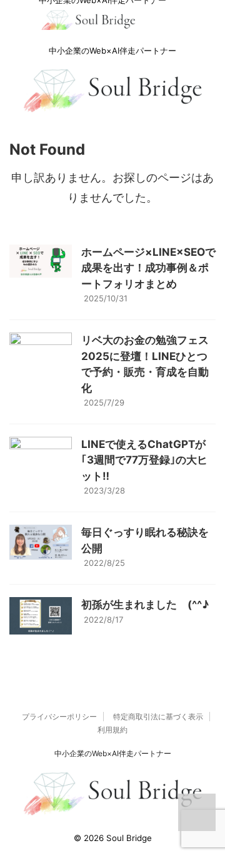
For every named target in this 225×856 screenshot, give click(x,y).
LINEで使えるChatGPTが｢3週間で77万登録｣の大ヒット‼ (144, 460)
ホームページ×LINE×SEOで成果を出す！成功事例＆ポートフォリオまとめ (148, 268)
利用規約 (113, 729)
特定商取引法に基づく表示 (158, 716)
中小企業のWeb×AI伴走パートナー (112, 753)
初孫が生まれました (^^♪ (145, 604)
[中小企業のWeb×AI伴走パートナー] (88, 24)
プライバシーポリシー (59, 716)
